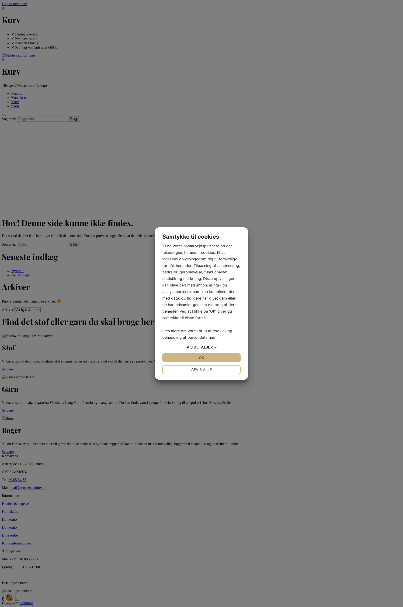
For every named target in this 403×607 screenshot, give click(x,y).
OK (201, 357)
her (211, 337)
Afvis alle (201, 369)
